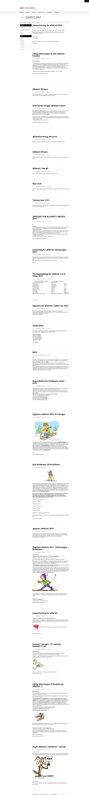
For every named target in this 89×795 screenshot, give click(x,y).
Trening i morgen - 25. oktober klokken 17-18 (46, 645)
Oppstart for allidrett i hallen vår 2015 (50, 305)
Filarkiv (37, 22)
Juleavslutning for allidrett (44, 613)
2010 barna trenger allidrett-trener (48, 105)
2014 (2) (22, 49)
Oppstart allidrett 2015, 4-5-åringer (48, 414)
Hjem (21, 22)
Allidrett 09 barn (40, 89)
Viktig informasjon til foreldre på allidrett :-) (47, 685)
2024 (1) (22, 38)
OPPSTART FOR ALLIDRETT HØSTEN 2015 (48, 217)
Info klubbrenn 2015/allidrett (46, 464)
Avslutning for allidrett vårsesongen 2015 (49, 250)
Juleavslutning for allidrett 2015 (47, 25)
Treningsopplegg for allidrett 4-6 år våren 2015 (48, 275)
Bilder (33, 22)
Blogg (29, 22)
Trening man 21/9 (40, 200)
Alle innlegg (23, 27)
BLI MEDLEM (49, 12)
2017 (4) (22, 42)
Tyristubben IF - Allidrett (40, 28)
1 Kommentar (35, 300)
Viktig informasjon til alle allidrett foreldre (48, 54)
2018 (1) (22, 40)
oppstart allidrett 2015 (43, 528)
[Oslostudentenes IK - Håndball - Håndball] (44, 5)
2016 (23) (22, 44)
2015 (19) (22, 47)
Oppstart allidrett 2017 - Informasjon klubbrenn (49, 548)
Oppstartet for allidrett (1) (25, 30)
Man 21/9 (36, 183)
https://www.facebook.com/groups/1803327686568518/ (43, 729)
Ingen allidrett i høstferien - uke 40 (48, 746)
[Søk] (86, 1)
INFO (34, 352)
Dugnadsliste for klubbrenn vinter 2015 (48, 382)
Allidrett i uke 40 (40, 168)
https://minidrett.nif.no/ (54, 654)
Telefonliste (37, 325)
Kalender (25, 22)
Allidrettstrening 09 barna (44, 136)
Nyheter (22, 12)
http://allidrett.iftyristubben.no (32, 18)
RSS (22, 33)
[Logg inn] (88, 1)
